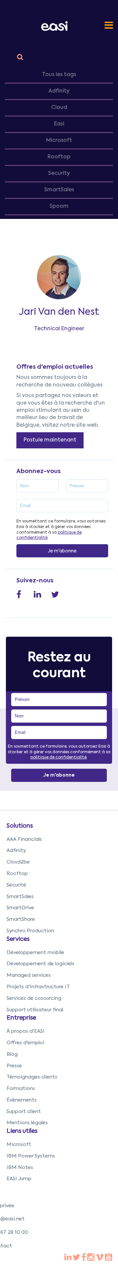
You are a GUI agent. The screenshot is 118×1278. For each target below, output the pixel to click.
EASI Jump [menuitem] (19, 1178)
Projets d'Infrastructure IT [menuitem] (38, 986)
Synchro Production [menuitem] (30, 930)
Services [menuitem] (18, 939)
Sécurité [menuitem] (16, 885)
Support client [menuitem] (24, 1111)
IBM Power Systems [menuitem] (31, 1156)
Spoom (59, 206)
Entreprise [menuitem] (21, 1018)
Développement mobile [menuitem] (35, 952)
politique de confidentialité (58, 757)
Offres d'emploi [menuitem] (25, 1042)
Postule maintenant (50, 440)
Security (59, 173)
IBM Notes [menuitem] (20, 1167)
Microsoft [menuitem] (19, 1144)
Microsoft (59, 140)
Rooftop (59, 157)
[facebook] (67, 1258)
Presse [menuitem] (14, 1065)
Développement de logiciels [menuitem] (40, 963)
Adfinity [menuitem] (16, 850)
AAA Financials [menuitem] (24, 839)
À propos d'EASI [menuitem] (26, 1031)
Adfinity (59, 91)
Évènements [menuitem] (22, 1100)
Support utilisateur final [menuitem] (35, 1009)
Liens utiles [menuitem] (22, 1131)
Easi (59, 124)
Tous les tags (59, 74)
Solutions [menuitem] (20, 826)
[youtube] (90, 1258)
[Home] (55, 26)
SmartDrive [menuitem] (20, 907)
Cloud (59, 107)
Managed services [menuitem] (29, 975)
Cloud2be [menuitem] (18, 862)
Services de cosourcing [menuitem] (34, 998)
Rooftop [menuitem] (17, 873)
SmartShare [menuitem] (21, 919)
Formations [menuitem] (21, 1088)
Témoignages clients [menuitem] (32, 1077)
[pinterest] (83, 1258)
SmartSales (59, 190)
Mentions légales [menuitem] (27, 1122)
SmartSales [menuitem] (20, 896)
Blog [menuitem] (12, 1054)
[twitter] (76, 1258)
